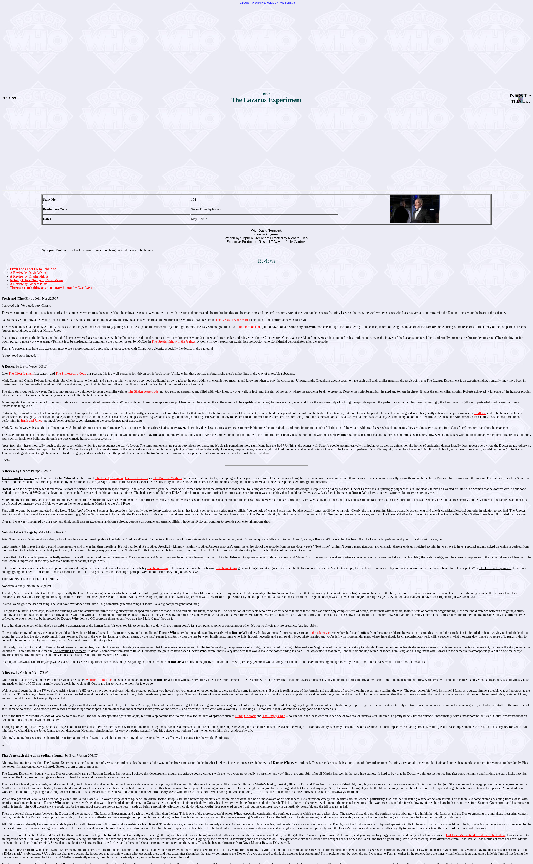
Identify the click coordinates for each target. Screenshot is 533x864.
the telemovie (321, 632)
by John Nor (33, 269)
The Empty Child (273, 716)
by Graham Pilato (28, 284)
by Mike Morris (36, 280)
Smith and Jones (31, 420)
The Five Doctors (136, 478)
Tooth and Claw (157, 568)
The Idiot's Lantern (21, 373)
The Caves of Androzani (231, 319)
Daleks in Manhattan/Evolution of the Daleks (475, 835)
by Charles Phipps (29, 276)
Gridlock (480, 413)
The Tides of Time (249, 327)
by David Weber (28, 272)
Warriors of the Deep (99, 679)
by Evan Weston (52, 287)
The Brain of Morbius (167, 478)
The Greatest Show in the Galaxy (174, 341)
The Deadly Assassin (109, 478)
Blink (239, 716)
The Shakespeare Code (71, 373)
